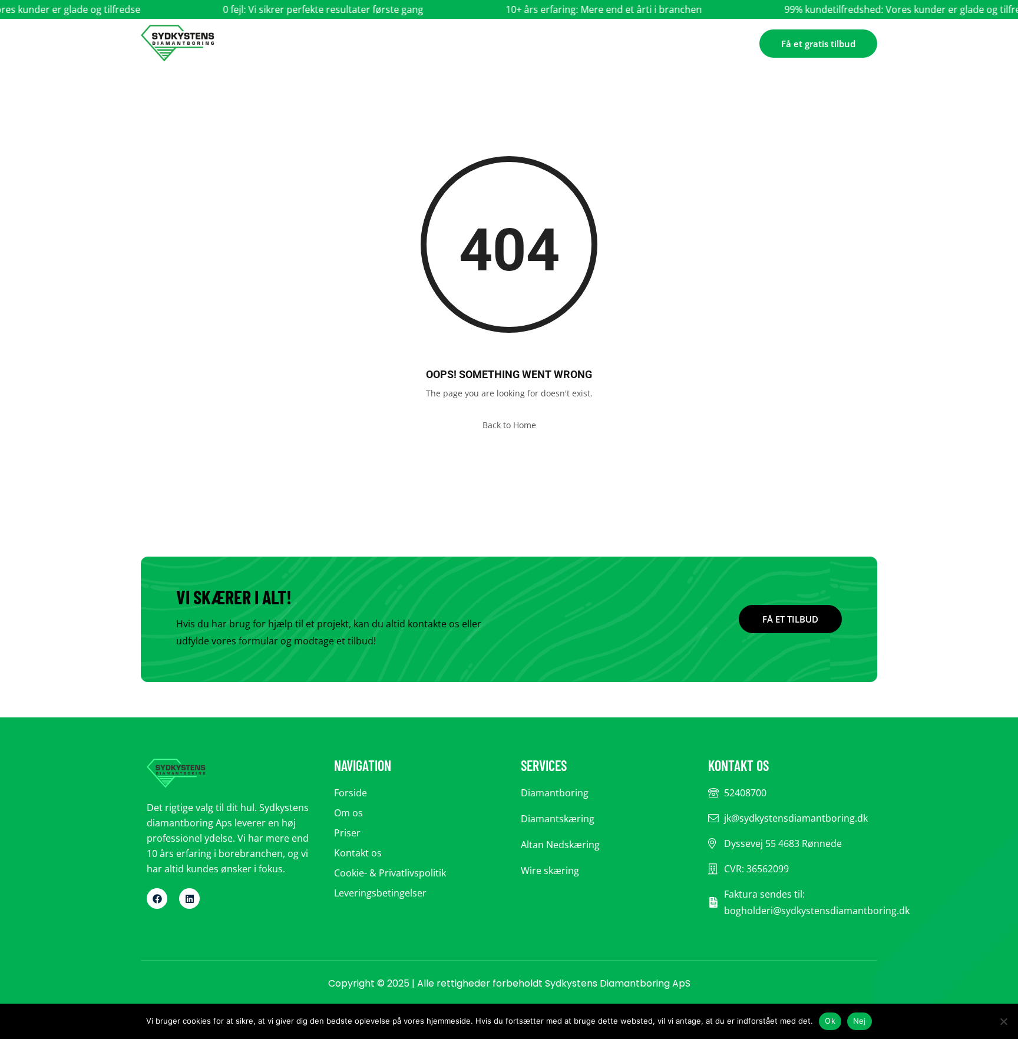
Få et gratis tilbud (818, 43)
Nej (859, 1020)
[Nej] (1003, 1021)
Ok (830, 1020)
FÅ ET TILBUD (790, 619)
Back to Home (509, 425)
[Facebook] (157, 898)
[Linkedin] (189, 898)
